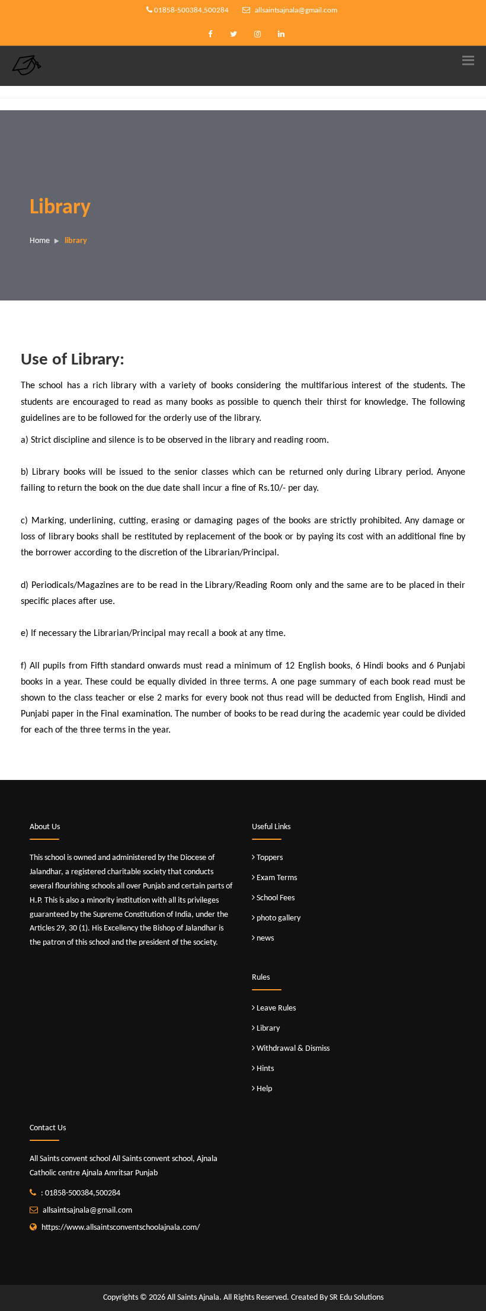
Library (268, 1028)
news (265, 938)
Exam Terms (277, 878)
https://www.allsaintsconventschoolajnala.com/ (120, 1227)
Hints (265, 1068)
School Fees (276, 898)
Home (40, 240)
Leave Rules (276, 1008)
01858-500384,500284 (190, 10)
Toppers (270, 857)
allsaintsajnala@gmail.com (295, 10)
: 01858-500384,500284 (80, 1193)
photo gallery (278, 918)
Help (264, 1089)
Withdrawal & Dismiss (293, 1048)
